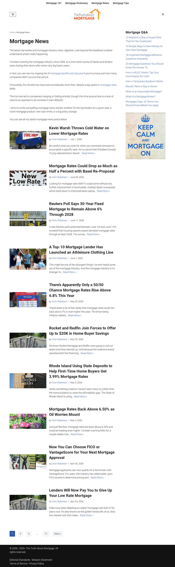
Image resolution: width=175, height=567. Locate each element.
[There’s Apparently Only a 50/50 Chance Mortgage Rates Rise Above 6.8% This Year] (28, 299)
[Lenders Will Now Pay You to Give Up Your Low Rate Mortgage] (28, 502)
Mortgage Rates (100, 3)
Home (12, 32)
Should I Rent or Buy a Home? (141, 86)
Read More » (88, 153)
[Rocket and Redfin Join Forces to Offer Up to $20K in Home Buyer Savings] (28, 340)
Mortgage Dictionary (76, 3)
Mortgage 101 (54, 3)
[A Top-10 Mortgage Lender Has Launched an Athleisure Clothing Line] (28, 259)
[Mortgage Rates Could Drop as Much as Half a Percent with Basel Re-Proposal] (28, 178)
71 (46, 533)
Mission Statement (42, 559)
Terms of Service (18, 563)
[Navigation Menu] (13, 14)
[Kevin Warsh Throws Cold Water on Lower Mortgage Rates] (28, 140)
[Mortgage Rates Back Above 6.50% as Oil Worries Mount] (28, 421)
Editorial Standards (20, 559)
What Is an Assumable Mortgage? (144, 91)
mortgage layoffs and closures (66, 73)
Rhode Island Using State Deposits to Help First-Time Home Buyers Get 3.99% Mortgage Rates (80, 371)
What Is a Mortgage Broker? (140, 96)
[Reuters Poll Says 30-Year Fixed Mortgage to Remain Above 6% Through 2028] (28, 218)
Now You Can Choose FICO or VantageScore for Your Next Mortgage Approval (82, 452)
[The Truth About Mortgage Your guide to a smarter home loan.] (87, 14)
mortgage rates (108, 84)
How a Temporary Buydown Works (144, 81)
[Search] (163, 14)
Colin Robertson (59, 139)
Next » (57, 533)
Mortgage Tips (121, 3)
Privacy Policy (36, 563)
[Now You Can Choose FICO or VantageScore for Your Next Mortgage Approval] (28, 461)
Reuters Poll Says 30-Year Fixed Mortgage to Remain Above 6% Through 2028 (76, 209)
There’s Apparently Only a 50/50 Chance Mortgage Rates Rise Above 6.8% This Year (80, 290)
